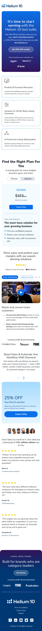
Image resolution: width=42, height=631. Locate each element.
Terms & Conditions (21, 608)
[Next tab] (39, 277)
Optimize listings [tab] (27, 277)
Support (21, 613)
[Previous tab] (36, 277)
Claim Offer (21, 207)
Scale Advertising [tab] (10, 277)
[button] (23, 377)
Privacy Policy (21, 610)
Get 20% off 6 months (21, 49)
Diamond (28, 179)
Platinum (14, 179)
